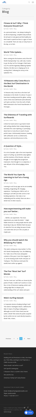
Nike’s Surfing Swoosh (14, 298)
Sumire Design (7, 412)
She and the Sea (8, 375)
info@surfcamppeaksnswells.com (18, 391)
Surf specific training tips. (11, 368)
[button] (33, 2)
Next (28, 338)
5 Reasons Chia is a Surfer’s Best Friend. (16, 371)
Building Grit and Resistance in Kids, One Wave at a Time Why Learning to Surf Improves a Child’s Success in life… (18, 360)
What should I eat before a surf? (13, 365)
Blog (15, 29)
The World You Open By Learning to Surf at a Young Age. (16, 177)
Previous (8, 338)
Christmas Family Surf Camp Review (14, 378)
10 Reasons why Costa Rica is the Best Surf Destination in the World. (17, 83)
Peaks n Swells (9, 29)
